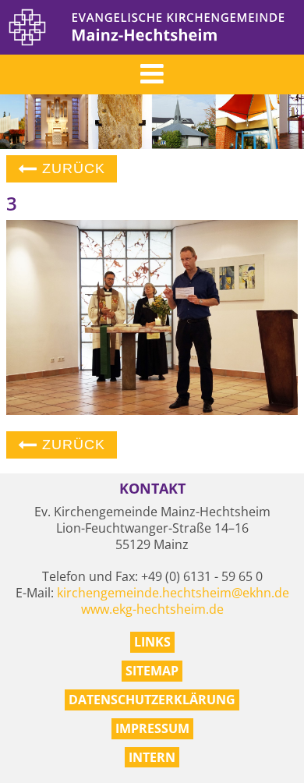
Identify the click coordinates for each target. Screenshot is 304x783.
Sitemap (152, 670)
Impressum (152, 728)
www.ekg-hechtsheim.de (152, 609)
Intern (152, 757)
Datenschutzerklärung (152, 699)
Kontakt (152, 489)
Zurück (71, 168)
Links (152, 641)
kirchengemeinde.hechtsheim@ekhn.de (173, 592)
